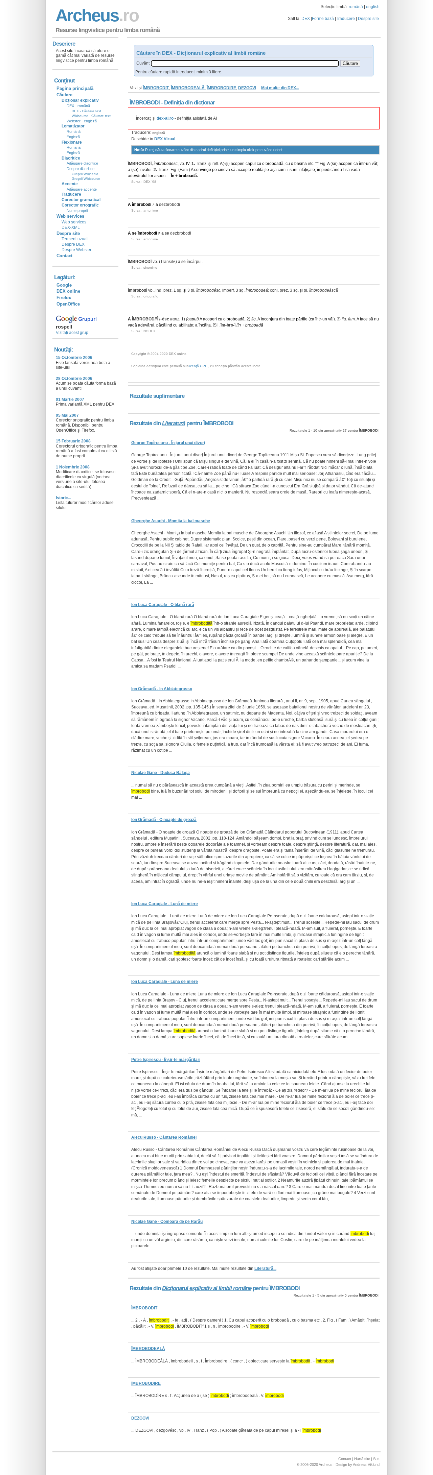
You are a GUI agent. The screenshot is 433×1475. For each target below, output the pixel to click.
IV (187, 163)
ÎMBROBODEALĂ (188, 88)
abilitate (186, 325)
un (368, 163)
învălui (145, 169)
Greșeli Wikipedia (85, 174)
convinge (202, 169)
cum (282, 169)
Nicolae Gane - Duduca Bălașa (160, 772)
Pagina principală (74, 88)
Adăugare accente (82, 189)
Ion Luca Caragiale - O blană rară (162, 604)
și (209, 163)
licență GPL (198, 366)
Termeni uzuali (75, 239)
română (356, 6)
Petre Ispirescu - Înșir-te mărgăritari (165, 1059)
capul (251, 163)
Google (64, 285)
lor (151, 175)
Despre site (368, 18)
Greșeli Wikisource (86, 178)
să (233, 169)
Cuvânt (143, 63)
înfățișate (306, 169)
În (172, 175)
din (282, 319)
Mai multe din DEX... (280, 88)
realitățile (260, 169)
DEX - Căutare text (86, 111)
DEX (305, 18)
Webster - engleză (82, 121)
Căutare (64, 94)
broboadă (274, 163)
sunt (293, 169)
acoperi (238, 163)
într (362, 163)
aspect (160, 175)
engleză (158, 133)
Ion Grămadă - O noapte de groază (164, 819)
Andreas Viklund (366, 1464)
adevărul (146, 325)
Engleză (73, 137)
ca (356, 163)
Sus (376, 1459)
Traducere (345, 18)
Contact (64, 255)
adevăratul (137, 175)
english (373, 6)
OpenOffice (68, 304)
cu (259, 163)
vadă (355, 169)
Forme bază (323, 18)
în (239, 325)
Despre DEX (73, 244)
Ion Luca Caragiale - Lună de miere (164, 903)
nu (376, 319)
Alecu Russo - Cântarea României (164, 1137)
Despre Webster (76, 249)
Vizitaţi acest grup (72, 332)
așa (273, 169)
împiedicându (329, 169)
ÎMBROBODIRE (221, 88)
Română (74, 131)
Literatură (173, 423)
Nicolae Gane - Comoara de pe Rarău (167, 1221)
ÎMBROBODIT (156, 88)
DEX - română (78, 106)
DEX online (68, 291)
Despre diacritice (80, 169)
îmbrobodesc (166, 163)
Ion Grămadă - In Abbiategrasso (161, 688)
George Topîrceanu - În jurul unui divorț (168, 442)
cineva (224, 169)
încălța (205, 325)
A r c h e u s (96, 15)
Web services (74, 222)
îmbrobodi (141, 204)
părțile (301, 319)
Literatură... (265, 1268)
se (334, 163)
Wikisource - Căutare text (91, 116)
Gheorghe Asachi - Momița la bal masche (170, 520)
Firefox (63, 297)
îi (288, 169)
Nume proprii (77, 211)
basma (300, 163)
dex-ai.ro (165, 118)
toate (290, 319)
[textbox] (245, 63)
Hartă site (362, 1459)
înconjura (269, 319)
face (364, 319)
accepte (243, 169)
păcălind (164, 325)
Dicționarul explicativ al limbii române (206, 1288)
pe (214, 169)
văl (374, 163)
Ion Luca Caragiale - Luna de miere (164, 981)
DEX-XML (71, 227)
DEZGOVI (247, 88)
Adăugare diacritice (82, 163)
